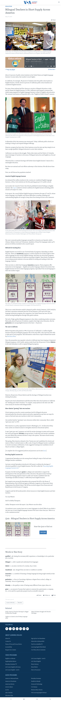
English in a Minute (10, 658)
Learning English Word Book (38, 647)
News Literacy (35, 664)
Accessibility (8, 647)
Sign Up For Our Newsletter (38, 638)
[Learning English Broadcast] (37, 699)
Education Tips (9, 695)
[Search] (50, 699)
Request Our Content (10, 650)
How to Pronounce (35, 670)
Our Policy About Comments (38, 650)
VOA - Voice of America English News (36, 61)
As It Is (7, 690)
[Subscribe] (27, 628)
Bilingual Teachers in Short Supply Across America (40, 59)
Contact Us (8, 641)
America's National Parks (11, 678)
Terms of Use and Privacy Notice (13, 644)
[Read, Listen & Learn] (11, 699)
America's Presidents (10, 681)
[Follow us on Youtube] (13, 628)
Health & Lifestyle (35, 681)
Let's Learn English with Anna (13, 667)
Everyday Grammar (36, 678)
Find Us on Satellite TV (37, 644)
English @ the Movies (10, 661)
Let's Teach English (36, 661)
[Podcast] (24, 628)
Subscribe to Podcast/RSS (37, 641)
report (15, 188)
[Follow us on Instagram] (17, 628)
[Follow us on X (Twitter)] (10, 628)
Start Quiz (43, 532)
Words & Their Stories (36, 690)
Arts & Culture (9, 687)
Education (8, 6)
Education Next (11, 336)
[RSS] (20, 628)
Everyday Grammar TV (11, 664)
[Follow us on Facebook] (6, 628)
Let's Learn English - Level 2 (38, 658)
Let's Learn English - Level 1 (12, 670)
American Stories (9, 684)
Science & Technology (36, 684)
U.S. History (34, 687)
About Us (7, 638)
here (44, 450)
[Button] (53, 20)
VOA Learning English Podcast (38, 692)
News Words (34, 667)
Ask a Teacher (8, 692)
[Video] (24, 699)
